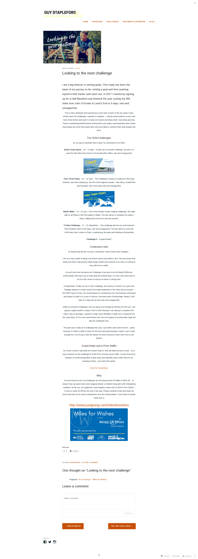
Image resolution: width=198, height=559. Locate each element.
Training (94, 462)
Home (85, 22)
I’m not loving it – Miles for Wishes (92, 479)
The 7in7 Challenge (121, 526)
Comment (128, 513)
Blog (152, 22)
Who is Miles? (74, 526)
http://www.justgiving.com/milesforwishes (99, 405)
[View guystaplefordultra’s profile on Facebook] (45, 542)
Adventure (75, 462)
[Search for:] (195, 3)
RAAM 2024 (97, 22)
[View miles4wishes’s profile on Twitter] (50, 542)
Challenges (112, 22)
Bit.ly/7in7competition (99, 368)
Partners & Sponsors (134, 22)
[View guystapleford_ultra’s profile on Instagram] (55, 542)
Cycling (85, 462)
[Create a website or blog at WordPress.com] (99, 555)
